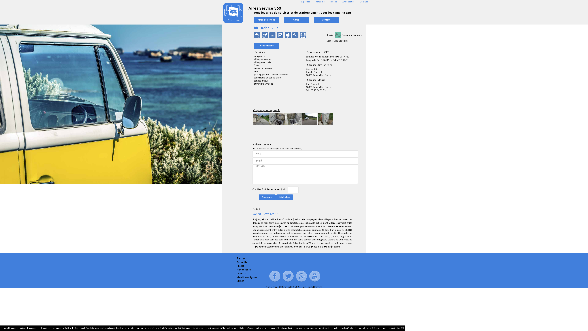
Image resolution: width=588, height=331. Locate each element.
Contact (364, 2)
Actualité (320, 2)
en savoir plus (394, 328)
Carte (296, 20)
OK (402, 328)
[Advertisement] (235, 91)
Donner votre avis (352, 35)
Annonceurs (348, 2)
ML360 (240, 281)
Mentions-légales (247, 277)
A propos (305, 2)
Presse (333, 2)
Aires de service (266, 20)
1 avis (330, 35)
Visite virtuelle (267, 46)
